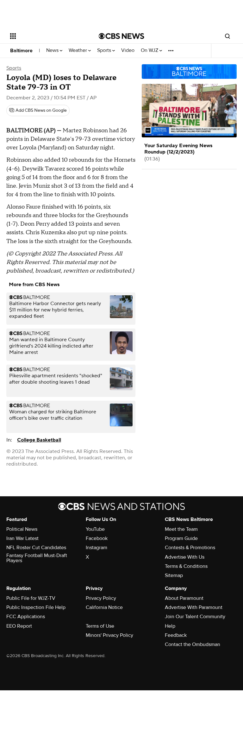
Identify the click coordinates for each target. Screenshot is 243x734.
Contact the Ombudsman (192, 644)
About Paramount (184, 598)
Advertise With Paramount (193, 607)
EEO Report (19, 626)
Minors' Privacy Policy (109, 635)
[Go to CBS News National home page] (121, 36)
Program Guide (181, 538)
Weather (78, 50)
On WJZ (150, 50)
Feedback (176, 635)
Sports (104, 50)
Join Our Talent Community (195, 616)
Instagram (96, 547)
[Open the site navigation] (47, 36)
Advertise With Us (184, 557)
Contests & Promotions (190, 547)
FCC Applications (25, 616)
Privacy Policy (101, 598)
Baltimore (21, 50)
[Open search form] (227, 36)
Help (170, 626)
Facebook (97, 538)
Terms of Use (100, 626)
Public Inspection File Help (35, 607)
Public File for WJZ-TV (30, 598)
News (53, 50)
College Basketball (39, 440)
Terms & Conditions (186, 566)
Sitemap (174, 575)
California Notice (104, 607)
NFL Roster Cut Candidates (36, 547)
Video (127, 50)
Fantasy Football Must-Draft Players (36, 558)
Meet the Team (181, 529)
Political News (21, 529)
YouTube (95, 529)
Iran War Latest (22, 538)
